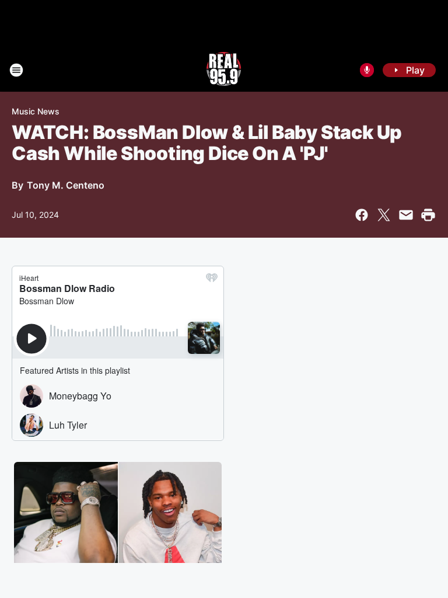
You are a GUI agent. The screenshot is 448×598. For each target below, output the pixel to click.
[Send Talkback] (367, 70)
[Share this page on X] (384, 215)
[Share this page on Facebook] (362, 215)
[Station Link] (224, 70)
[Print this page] (428, 215)
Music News (36, 111)
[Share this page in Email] (406, 215)
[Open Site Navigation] (16, 70)
